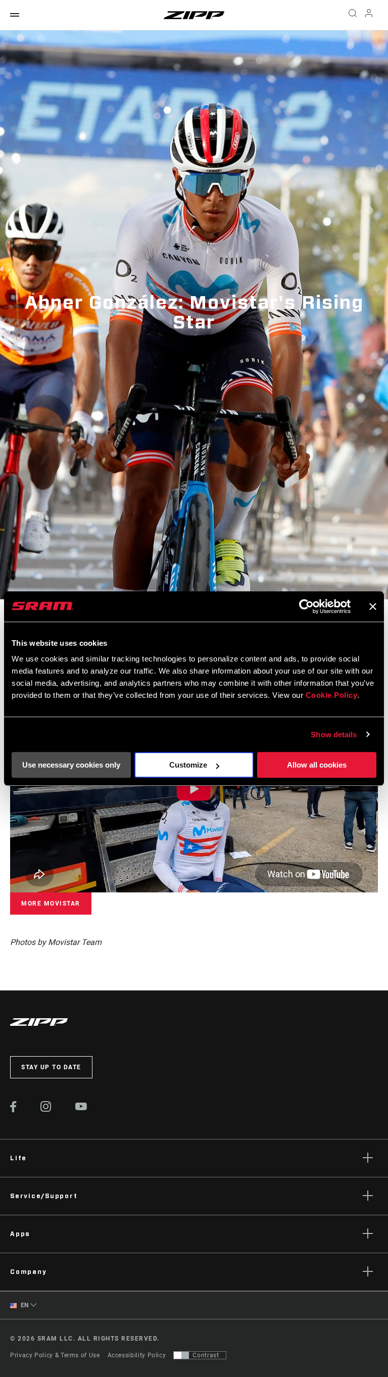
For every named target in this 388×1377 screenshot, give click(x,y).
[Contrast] (181, 1355)
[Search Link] (353, 15)
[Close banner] (372, 606)
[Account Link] (369, 15)
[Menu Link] (14, 15)
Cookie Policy (332, 695)
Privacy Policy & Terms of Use (55, 1355)
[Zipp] (194, 15)
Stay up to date (51, 1067)
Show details (334, 734)
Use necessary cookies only (71, 765)
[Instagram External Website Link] (46, 1109)
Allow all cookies (317, 765)
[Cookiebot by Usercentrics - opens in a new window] (306, 606)
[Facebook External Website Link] (13, 1109)
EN (24, 1305)
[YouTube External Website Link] (81, 1107)
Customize (188, 765)
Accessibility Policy (137, 1355)
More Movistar (50, 903)
